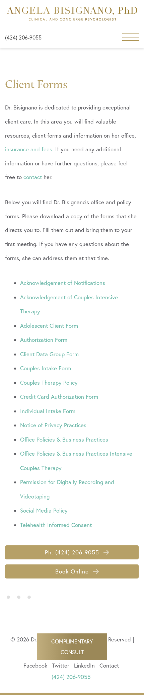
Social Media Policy (44, 510)
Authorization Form (43, 339)
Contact (109, 665)
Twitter (60, 665)
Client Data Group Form (49, 354)
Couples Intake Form (45, 368)
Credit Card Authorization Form (59, 396)
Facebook (35, 665)
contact (32, 176)
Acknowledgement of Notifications (62, 282)
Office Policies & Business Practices (64, 439)
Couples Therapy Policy (49, 382)
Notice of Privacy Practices (53, 425)
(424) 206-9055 (23, 37)
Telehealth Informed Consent (56, 524)
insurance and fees (28, 149)
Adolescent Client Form (49, 325)
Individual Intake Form (47, 410)
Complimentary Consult (72, 646)
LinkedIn (84, 665)
